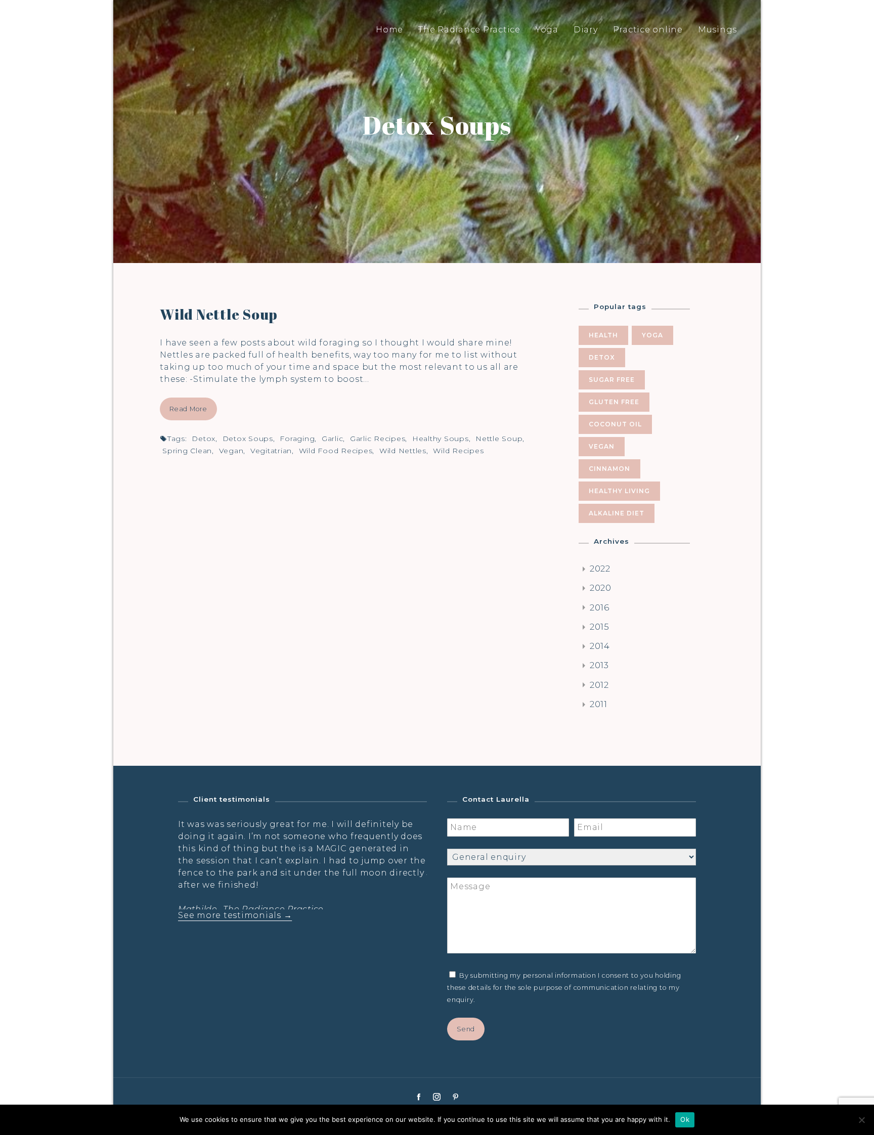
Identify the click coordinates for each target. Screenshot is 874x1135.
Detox (203, 438)
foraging (297, 438)
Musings (717, 29)
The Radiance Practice (469, 29)
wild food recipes (336, 450)
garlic (332, 438)
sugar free (612, 379)
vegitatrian (271, 450)
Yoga (547, 29)
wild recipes (458, 450)
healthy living (619, 491)
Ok (684, 1119)
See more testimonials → (235, 915)
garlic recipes (378, 438)
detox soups (248, 438)
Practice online (648, 29)
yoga (652, 335)
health (603, 335)
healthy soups (440, 438)
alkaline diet (616, 513)
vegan (231, 450)
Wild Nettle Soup (219, 314)
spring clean (187, 450)
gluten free (614, 402)
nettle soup (498, 438)
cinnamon (609, 468)
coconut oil (615, 424)
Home (389, 29)
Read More (188, 409)
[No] (861, 1120)
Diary (586, 29)
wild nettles (402, 450)
